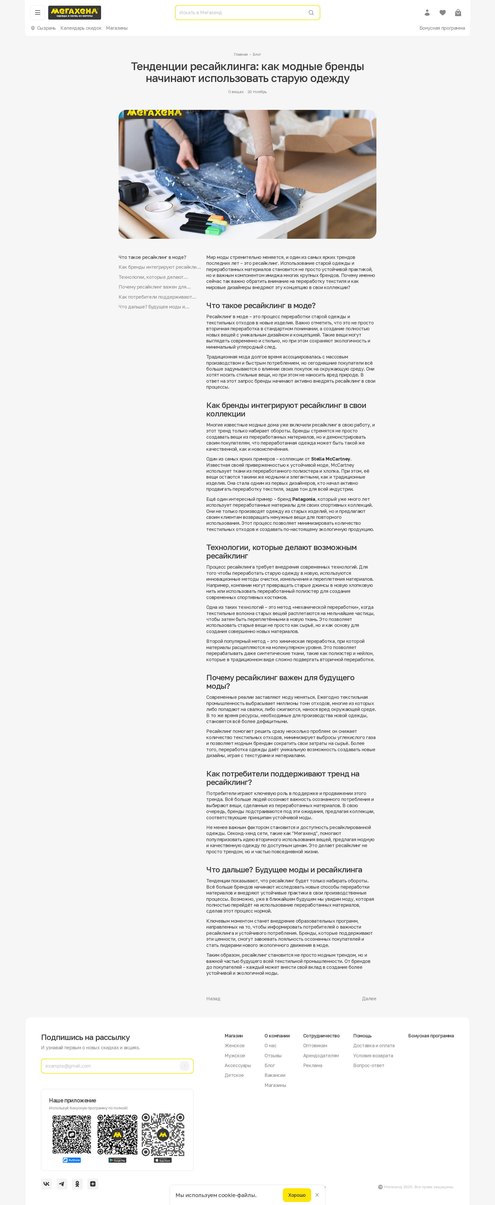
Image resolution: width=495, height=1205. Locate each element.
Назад (213, 998)
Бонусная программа (442, 28)
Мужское (235, 1055)
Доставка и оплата (374, 1045)
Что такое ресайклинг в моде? (152, 257)
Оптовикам (315, 1045)
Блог (257, 54)
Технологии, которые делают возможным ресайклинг (151, 277)
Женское (234, 1045)
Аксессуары (238, 1065)
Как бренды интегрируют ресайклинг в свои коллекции (160, 267)
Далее (369, 998)
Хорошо (297, 1195)
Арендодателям (321, 1055)
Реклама (312, 1065)
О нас (270, 1045)
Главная (241, 54)
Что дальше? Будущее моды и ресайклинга (152, 307)
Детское (234, 1075)
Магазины (117, 28)
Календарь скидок (80, 28)
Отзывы (273, 1055)
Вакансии (275, 1075)
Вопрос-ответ (368, 1065)
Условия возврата (373, 1055)
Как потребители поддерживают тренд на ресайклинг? (155, 297)
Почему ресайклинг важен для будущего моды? (152, 287)
